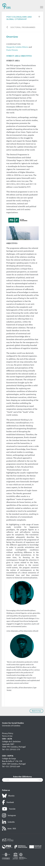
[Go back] (7, 27)
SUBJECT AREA (13, 56)
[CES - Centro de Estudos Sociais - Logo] (6, 5)
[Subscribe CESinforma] (40, 780)
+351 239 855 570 (12, 749)
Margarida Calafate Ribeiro (17, 47)
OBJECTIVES (26, 56)
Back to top (36, 711)
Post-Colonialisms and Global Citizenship (19, 18)
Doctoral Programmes (22, 27)
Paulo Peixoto (12, 50)
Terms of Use (7, 736)
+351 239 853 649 (12, 766)
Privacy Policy (7, 733)
